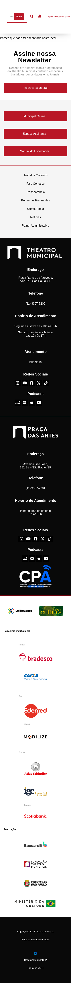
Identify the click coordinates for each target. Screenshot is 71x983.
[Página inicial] (11, 16)
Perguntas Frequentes (35, 200)
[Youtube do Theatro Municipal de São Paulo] (25, 383)
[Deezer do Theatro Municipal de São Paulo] (18, 403)
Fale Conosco (35, 183)
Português (58, 17)
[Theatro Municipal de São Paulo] (34, 257)
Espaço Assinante (34, 133)
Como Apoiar (35, 208)
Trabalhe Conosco (36, 175)
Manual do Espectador (34, 151)
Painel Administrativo (35, 225)
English (50, 17)
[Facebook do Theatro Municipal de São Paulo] (32, 383)
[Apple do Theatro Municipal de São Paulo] (32, 403)
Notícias (35, 217)
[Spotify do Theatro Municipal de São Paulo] (25, 403)
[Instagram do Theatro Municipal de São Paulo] (18, 383)
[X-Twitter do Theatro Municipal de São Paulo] (39, 383)
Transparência (35, 192)
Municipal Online (34, 116)
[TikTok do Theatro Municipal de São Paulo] (46, 383)
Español (66, 17)
